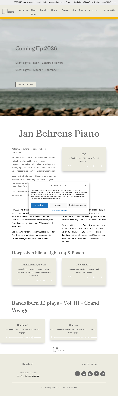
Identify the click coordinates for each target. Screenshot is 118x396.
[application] (84, 166)
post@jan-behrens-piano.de (28, 376)
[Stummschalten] (94, 166)
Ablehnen (58, 205)
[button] (86, 185)
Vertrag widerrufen (69, 387)
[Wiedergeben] (68, 166)
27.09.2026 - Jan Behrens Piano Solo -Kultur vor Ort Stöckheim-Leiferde (35, 2)
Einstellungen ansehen (77, 205)
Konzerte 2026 (25, 84)
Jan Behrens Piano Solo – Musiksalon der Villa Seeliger (88, 2)
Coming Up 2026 (36, 48)
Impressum (64, 210)
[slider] (98, 166)
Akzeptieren (39, 205)
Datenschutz (56, 210)
